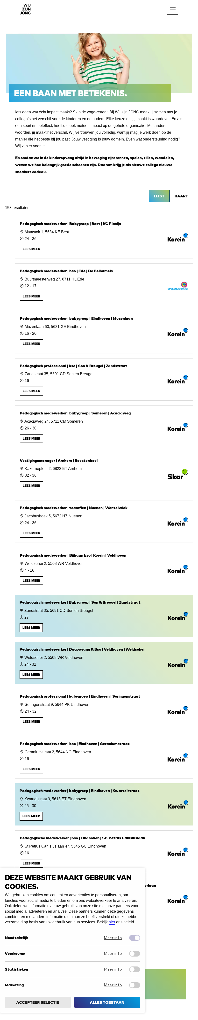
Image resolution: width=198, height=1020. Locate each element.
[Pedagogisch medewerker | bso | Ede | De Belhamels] (104, 285)
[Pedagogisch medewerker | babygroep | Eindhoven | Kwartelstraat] (104, 804)
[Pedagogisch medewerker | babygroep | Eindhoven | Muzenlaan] (104, 332)
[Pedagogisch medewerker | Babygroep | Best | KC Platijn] (104, 237)
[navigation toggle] (172, 9)
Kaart (181, 196)
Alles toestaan (107, 1002)
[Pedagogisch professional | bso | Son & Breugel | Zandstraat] (104, 379)
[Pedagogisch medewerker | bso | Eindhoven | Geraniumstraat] (104, 757)
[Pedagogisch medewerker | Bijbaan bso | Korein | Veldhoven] (104, 569)
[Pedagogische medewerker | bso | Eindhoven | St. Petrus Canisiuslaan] (104, 852)
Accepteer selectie (37, 1002)
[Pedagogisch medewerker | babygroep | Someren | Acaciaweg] (104, 427)
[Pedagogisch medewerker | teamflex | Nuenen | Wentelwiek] (104, 521)
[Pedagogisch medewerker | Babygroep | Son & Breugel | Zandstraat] (104, 616)
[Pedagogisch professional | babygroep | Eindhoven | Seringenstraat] (104, 710)
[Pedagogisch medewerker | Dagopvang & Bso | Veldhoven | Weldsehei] (104, 663)
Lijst (159, 196)
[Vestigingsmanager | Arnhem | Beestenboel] (104, 474)
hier (112, 922)
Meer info (113, 938)
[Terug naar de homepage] (25, 9)
